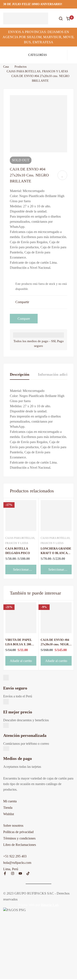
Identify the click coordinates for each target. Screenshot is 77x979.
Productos (21, 66)
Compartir (22, 302)
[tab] (19, 374)
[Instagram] (12, 873)
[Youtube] (20, 873)
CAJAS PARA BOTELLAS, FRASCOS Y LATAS (37, 71)
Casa (6, 66)
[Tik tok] (28, 873)
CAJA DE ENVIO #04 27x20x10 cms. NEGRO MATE (56, 644)
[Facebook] (5, 873)
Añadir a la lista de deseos (62, 175)
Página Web (26, 905)
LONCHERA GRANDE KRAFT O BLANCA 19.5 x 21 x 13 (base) (56, 553)
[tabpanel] (38, 429)
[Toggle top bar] (72, 4)
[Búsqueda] (61, 18)
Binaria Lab (50, 905)
